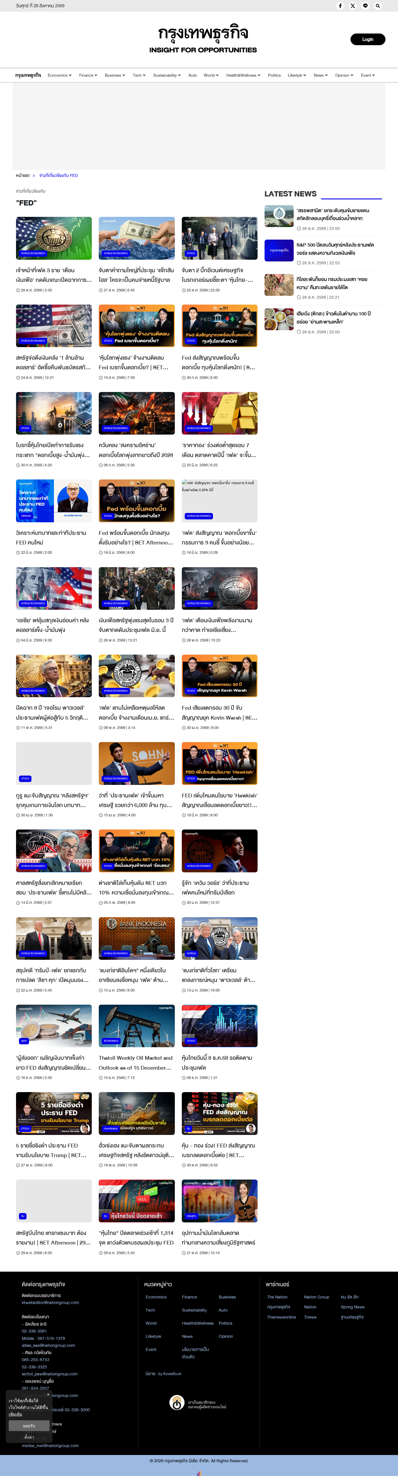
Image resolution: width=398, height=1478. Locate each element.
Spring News (352, 1307)
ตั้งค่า (29, 1437)
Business (113, 75)
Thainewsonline (281, 1317)
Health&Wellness (241, 75)
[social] (340, 6)
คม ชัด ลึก (350, 1297)
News (319, 75)
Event (366, 75)
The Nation (277, 1297)
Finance (86, 75)
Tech (137, 75)
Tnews (310, 1317)
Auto (193, 75)
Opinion (342, 75)
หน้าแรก (23, 175)
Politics (274, 75)
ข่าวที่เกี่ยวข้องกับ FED (58, 175)
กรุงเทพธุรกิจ (278, 1307)
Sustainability (165, 75)
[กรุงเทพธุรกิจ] (28, 75)
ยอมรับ (29, 1425)
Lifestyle (295, 75)
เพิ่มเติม (15, 1414)
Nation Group (316, 1297)
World (209, 75)
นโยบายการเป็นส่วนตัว (195, 1353)
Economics (58, 75)
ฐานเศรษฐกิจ (352, 1317)
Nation (310, 1307)
